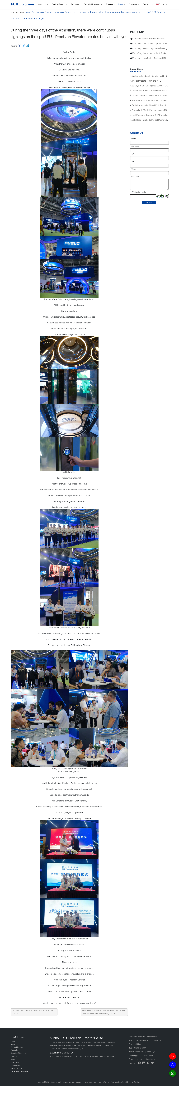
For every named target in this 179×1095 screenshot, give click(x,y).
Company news (140, 38)
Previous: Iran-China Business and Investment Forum (32, 1012)
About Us (42, 4)
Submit (149, 202)
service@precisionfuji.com (144, 1059)
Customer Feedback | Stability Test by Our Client (153, 76)
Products (75, 4)
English (162, 4)
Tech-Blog (137, 53)
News (120, 4)
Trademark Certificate (19, 1071)
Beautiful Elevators (92, 4)
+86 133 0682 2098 (145, 1055)
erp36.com (106, 1082)
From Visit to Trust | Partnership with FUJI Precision (154, 110)
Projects (109, 4)
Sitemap (88, 1082)
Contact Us (147, 4)
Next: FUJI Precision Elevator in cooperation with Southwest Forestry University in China (103, 1012)
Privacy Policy (16, 1068)
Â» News (36, 12)
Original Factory (59, 4)
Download (133, 4)
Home (28, 12)
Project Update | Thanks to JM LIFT (148, 81)
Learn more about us (62, 1052)
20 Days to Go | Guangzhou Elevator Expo (151, 86)
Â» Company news (51, 12)
